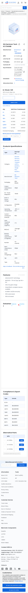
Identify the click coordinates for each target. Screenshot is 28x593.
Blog (2, 495)
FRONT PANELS (5, 542)
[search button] (25, 7)
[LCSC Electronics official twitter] (15, 569)
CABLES (3, 540)
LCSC (2, 537)
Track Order (4, 503)
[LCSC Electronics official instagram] (2, 569)
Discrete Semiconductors (18, 11)
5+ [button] (3, 112)
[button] (2, 3)
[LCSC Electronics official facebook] (6, 569)
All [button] (3, 148)
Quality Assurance (6, 484)
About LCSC (4, 475)
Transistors (4, 12)
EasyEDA (3, 531)
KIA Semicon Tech (17, 176)
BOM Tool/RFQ (19, 475)
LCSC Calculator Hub (20, 481)
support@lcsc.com (10, 554)
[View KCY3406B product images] (14, 29)
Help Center (4, 523)
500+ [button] (4, 121)
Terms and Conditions (7, 487)
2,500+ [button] (5, 125)
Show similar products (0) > (19, 267)
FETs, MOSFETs (11, 12)
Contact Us (4, 478)
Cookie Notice (5, 492)
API (16, 478)
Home (2, 11)
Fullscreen (14, 304)
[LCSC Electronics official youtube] (19, 569)
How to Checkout (6, 509)
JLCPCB (3, 534)
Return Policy (4, 506)
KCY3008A (10, 449)
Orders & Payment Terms (8, 512)
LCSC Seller (4, 481)
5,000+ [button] (5, 128)
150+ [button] (4, 118)
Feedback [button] (4, 517)
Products (8, 11)
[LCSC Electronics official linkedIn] (11, 569)
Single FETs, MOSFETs (6, 14)
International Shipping (7, 515)
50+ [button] (4, 115)
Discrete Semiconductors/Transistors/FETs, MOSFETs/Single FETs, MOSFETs (17, 164)
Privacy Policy (5, 489)
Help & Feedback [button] (7, 266)
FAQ (2, 520)
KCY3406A (10, 444)
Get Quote (6, 139)
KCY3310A (9, 440)
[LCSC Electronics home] (10, 2)
